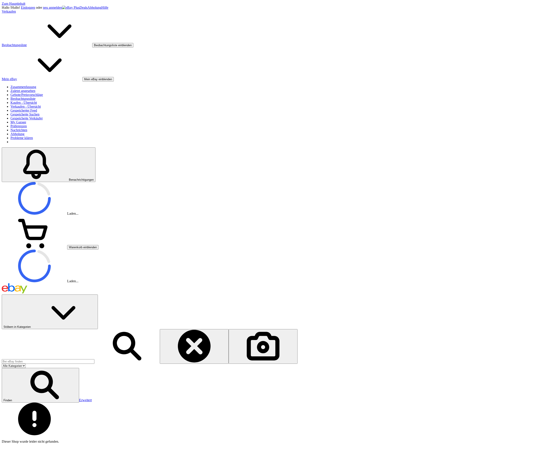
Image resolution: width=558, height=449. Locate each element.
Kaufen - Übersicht (23, 102)
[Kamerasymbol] (263, 346)
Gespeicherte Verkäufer (26, 118)
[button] (40, 385)
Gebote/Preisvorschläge (26, 95)
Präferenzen (18, 126)
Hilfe (104, 7)
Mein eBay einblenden (98, 79)
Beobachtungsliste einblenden (113, 45)
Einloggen (28, 7)
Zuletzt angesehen (22, 91)
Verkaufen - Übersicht (25, 106)
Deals (83, 7)
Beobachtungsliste (23, 98)
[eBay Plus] (71, 7)
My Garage (18, 122)
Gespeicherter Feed (23, 110)
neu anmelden (52, 7)
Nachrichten (18, 130)
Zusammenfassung (23, 87)
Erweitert (85, 400)
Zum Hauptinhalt (13, 3)
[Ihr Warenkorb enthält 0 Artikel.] (34, 247)
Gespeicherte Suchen (24, 114)
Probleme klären (21, 138)
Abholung (94, 7)
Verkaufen (9, 11)
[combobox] (48, 361)
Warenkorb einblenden (83, 247)
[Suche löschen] (194, 346)
